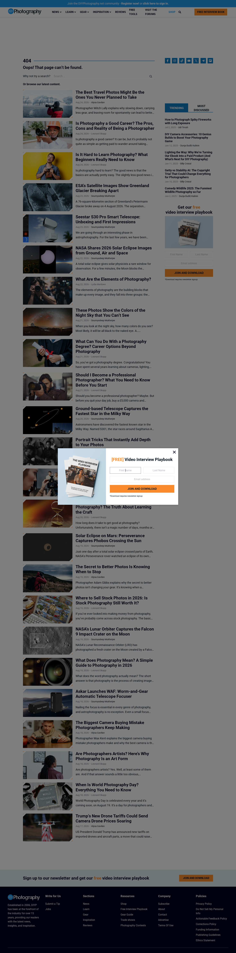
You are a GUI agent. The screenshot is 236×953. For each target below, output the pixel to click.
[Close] (174, 452)
